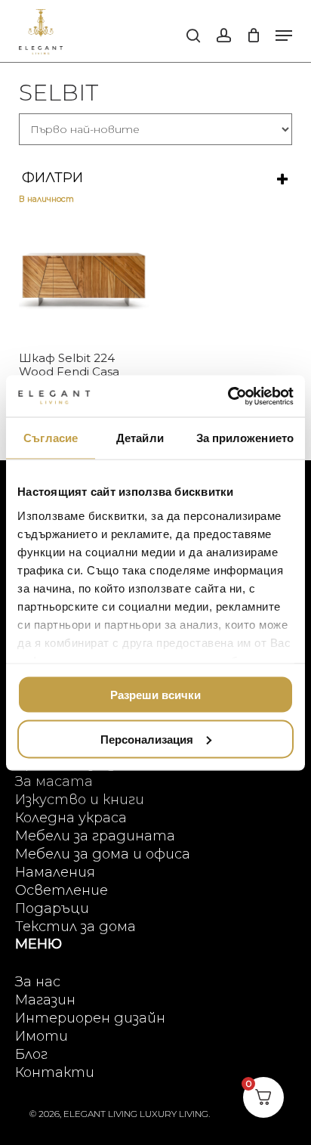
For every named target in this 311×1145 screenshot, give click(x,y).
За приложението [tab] (245, 438)
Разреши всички (155, 695)
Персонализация (146, 738)
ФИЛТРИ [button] (52, 178)
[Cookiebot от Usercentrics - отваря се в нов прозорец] (228, 396)
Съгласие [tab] (50, 438)
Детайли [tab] (140, 438)
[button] (284, 35)
